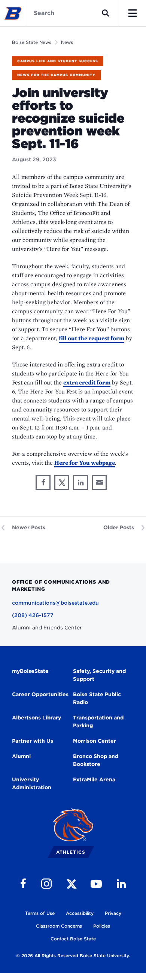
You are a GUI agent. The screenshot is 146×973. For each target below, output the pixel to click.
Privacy (113, 913)
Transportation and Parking (98, 721)
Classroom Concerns (59, 926)
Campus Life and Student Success (57, 61)
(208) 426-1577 (33, 615)
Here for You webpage (84, 462)
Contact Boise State (73, 938)
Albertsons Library (36, 718)
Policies (101, 926)
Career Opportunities (40, 694)
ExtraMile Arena (94, 779)
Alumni (21, 756)
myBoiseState (30, 671)
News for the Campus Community (56, 75)
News (67, 42)
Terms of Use (40, 913)
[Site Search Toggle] (105, 13)
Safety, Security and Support (99, 675)
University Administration (31, 783)
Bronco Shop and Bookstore (95, 760)
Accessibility (80, 913)
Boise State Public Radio (97, 698)
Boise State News (31, 42)
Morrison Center (94, 741)
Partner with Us (32, 741)
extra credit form (86, 382)
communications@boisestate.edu (55, 603)
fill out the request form (91, 338)
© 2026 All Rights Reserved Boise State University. (73, 955)
